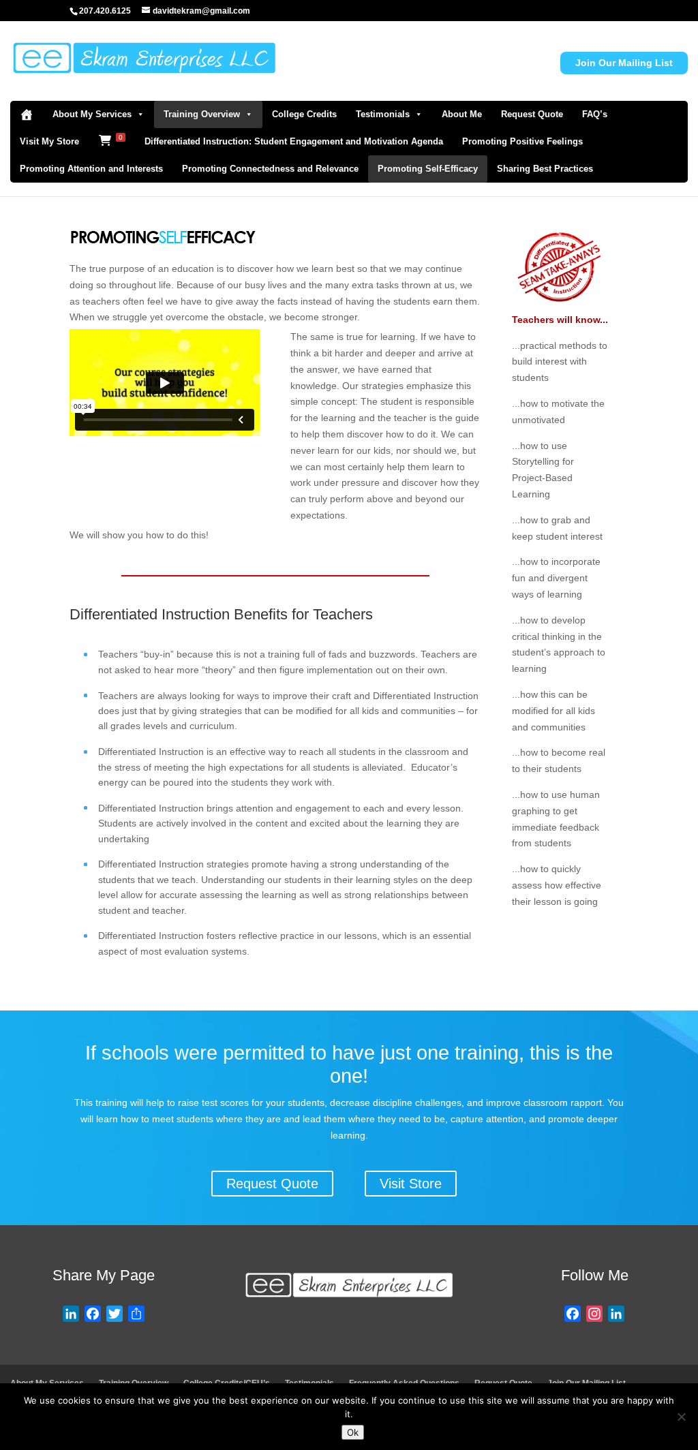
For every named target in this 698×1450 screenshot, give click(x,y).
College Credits (304, 114)
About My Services (92, 114)
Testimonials (383, 114)
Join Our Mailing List (624, 62)
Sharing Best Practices (545, 169)
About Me (462, 114)
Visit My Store (49, 141)
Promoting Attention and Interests (91, 169)
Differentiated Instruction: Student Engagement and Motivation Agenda (294, 141)
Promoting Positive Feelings (522, 141)
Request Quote (532, 114)
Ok (353, 1432)
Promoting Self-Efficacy (428, 169)
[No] (681, 1416)
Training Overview (202, 114)
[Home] (26, 114)
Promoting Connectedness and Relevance (270, 169)
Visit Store (411, 1183)
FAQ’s (594, 114)
